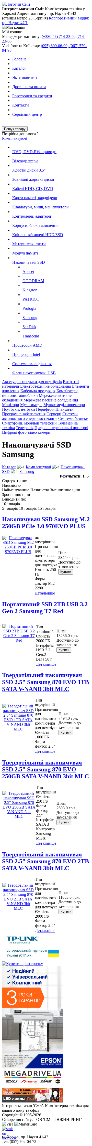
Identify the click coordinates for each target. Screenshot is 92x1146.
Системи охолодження (32, 364)
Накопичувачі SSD (28, 262)
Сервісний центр (27, 114)
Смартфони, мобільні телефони (29, 423)
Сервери (54, 414)
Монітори (10, 404)
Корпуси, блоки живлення (35, 225)
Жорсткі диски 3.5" (29, 170)
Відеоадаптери (25, 161)
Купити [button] (65, 572)
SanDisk (29, 327)
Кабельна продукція (37, 391)
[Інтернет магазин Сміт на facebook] (6, 1131)
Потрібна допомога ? (20, 134)
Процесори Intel (26, 354)
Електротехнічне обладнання (45, 386)
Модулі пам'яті (25, 253)
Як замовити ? (24, 77)
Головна (19, 59)
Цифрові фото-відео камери (26, 432)
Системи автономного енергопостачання (40, 416)
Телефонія (24, 428)
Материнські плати (29, 244)
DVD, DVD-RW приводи (34, 152)
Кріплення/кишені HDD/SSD (37, 234)
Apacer (28, 271)
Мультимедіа (31, 404)
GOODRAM (33, 281)
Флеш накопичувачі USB (34, 373)
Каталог (19, 68)
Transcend (30, 336)
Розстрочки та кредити (32, 96)
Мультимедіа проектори (64, 404)
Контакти (20, 105)
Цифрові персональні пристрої (61, 428)
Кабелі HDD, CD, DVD (32, 188)
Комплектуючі (14, 138)
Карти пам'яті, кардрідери (34, 198)
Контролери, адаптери (31, 216)
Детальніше (45, 593)
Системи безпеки (73, 418)
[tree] (46, 260)
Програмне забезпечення (23, 414)
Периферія (45, 409)
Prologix (29, 308)
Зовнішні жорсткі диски (33, 179)
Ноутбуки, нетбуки (18, 409)
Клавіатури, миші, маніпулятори (40, 207)
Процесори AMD (27, 345)
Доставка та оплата (29, 86)
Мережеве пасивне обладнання (51, 400)
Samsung (29, 317)
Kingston (29, 290)
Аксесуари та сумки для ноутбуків (32, 381)
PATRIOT (30, 299)
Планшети (64, 409)
